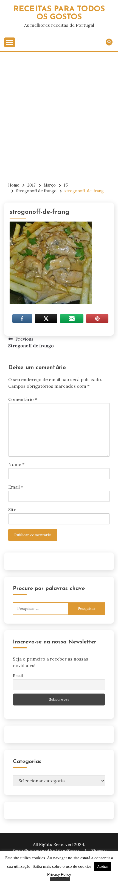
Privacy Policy (59, 874)
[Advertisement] (59, 114)
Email (15, 487)
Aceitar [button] (102, 866)
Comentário (22, 399)
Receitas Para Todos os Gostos (59, 13)
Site (12, 509)
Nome (16, 464)
